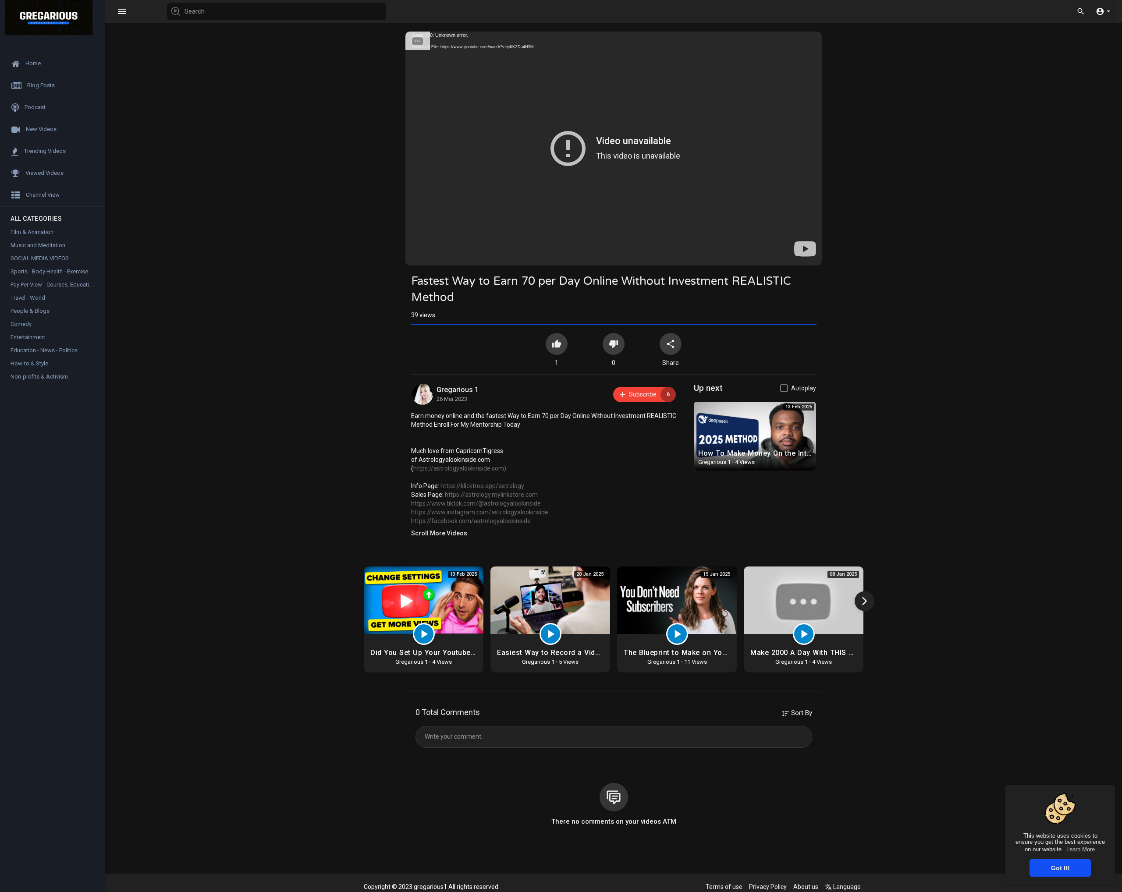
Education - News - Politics (44, 350)
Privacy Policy (768, 886)
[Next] (864, 601)
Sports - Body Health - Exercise (49, 271)
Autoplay (803, 388)
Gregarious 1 (458, 390)
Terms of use (724, 886)
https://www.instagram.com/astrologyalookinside (479, 512)
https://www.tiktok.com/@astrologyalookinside (476, 503)
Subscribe (649, 394)
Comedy (21, 324)
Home (32, 63)
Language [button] (846, 886)
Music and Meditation (38, 245)
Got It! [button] (1060, 867)
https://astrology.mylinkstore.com (491, 494)
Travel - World (28, 297)
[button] (1103, 11)
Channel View (42, 194)
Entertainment (28, 337)
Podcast (34, 107)
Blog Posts (40, 85)
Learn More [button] (1080, 849)
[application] (613, 148)
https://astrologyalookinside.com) (459, 468)
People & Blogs (30, 311)
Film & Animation (32, 232)
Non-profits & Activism (39, 376)
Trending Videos (44, 151)
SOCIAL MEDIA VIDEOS (40, 258)
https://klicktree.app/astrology (482, 485)
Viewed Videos (44, 173)
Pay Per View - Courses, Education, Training (58, 284)
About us (805, 886)
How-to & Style (29, 363)
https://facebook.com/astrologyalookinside (471, 520)
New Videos (41, 129)
